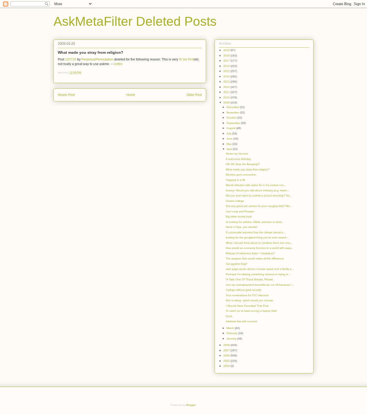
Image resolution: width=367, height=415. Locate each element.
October (231, 117)
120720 (70, 59)
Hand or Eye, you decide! (241, 227)
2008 (227, 345)
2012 (227, 86)
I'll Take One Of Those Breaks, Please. (250, 279)
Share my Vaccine (237, 153)
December (233, 107)
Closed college (235, 200)
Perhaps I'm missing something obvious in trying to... (258, 274)
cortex (118, 64)
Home (130, 95)
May (229, 143)
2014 (227, 76)
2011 (227, 92)
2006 (227, 355)
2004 (227, 365)
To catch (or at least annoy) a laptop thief (251, 310)
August (231, 128)
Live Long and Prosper (240, 211)
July (229, 133)
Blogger (191, 404)
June (229, 138)
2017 (227, 60)
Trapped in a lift (235, 179)
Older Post (194, 95)
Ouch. (229, 316)
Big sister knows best (239, 216)
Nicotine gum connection (241, 174)
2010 (227, 97)
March (230, 328)
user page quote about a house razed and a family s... (260, 268)
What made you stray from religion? (247, 169)
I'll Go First (186, 59)
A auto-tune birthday (238, 159)
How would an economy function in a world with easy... (259, 247)
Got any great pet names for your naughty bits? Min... (259, 206)
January (231, 338)
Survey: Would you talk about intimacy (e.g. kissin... (257, 190)
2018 (227, 55)
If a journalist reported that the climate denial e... (256, 232)
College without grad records (243, 289)
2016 (227, 66)
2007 (227, 350)
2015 (227, 71)
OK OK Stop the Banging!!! (243, 164)
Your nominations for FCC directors (247, 295)
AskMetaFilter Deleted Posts (135, 21)
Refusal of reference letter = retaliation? (250, 253)
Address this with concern (241, 321)
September (233, 122)
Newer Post (66, 95)
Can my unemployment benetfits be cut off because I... (260, 284)
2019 (227, 50)
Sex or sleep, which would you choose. (250, 300)
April (229, 149)
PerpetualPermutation (97, 59)
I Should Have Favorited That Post (247, 305)
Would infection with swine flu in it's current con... (256, 185)
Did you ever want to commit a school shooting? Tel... (259, 195)
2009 (227, 102)
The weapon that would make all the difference (255, 258)
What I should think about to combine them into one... (259, 242)
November (233, 112)
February (232, 333)
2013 (227, 81)
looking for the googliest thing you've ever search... (257, 237)
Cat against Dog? (236, 263)
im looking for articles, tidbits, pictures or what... (255, 221)
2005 (227, 360)
